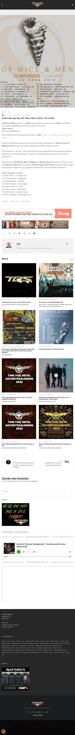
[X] (30, 712)
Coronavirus (45, 643)
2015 (13, 641)
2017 (23, 641)
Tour (68, 652)
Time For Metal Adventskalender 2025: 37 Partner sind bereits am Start (18, 444)
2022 (47, 641)
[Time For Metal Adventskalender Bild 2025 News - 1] (56, 422)
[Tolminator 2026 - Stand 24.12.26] (19, 327)
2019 (33, 641)
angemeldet (11, 481)
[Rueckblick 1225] (56, 280)
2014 (8, 641)
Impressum (40, 708)
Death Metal (55, 643)
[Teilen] (9, 233)
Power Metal (48, 650)
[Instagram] (33, 712)
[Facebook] (28, 712)
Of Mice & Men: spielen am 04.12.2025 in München (51, 349)
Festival (15, 645)
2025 (62, 641)
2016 (18, 641)
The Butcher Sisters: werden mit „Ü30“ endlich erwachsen (16, 302)
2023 (52, 641)
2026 (67, 641)
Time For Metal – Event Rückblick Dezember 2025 (51, 302)
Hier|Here (15, 625)
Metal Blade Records (45, 647)
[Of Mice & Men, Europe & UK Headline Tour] (56, 327)
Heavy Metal (58, 645)
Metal (34, 647)
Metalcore (57, 647)
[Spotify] (39, 712)
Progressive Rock (8, 652)
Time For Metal (60, 652)
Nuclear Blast (20, 650)
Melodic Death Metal (24, 647)
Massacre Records (9, 647)
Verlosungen (10, 346)
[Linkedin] (36, 712)
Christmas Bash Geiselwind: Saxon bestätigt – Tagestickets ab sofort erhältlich (23, 464)
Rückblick (45, 299)
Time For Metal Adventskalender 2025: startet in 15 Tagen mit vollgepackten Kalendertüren (17, 398)
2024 (57, 641)
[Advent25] (19, 375)
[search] (71, 491)
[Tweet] (14, 233)
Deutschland (65, 643)
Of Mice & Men (14, 201)
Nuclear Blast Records (34, 650)
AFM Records (7, 643)
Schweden (25, 652)
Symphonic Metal (36, 652)
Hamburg (31, 645)
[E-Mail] (24, 233)
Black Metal (17, 643)
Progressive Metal (61, 650)
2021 (42, 641)
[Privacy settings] (3, 731)
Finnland (23, 645)
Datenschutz (47, 708)
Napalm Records (8, 650)
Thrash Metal (48, 652)
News (10, 115)
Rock (18, 652)
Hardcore (39, 645)
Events (40, 299)
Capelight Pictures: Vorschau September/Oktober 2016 (53, 463)
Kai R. (6, 115)
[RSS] (41, 712)
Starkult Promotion (25, 201)
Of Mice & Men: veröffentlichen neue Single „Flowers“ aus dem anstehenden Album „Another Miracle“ (54, 398)
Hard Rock (48, 645)
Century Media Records (31, 643)
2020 (37, 641)
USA (4, 654)
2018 (28, 641)
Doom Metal (6, 645)
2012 (4, 641)
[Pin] (19, 233)
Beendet (4, 346)
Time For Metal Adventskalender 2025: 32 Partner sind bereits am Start (55, 444)
